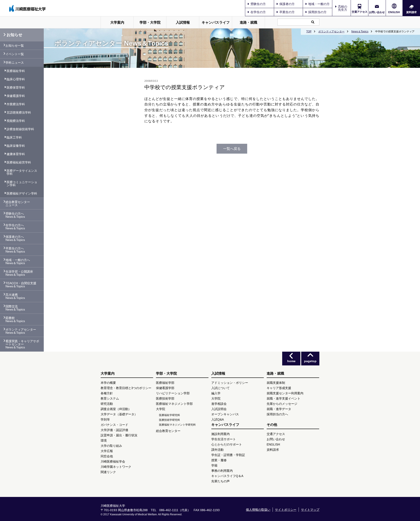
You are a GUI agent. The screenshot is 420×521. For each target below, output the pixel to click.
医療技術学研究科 (169, 419)
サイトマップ (310, 509)
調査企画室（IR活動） (116, 409)
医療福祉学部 (165, 382)
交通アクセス (360, 11)
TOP (309, 31)
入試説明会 (219, 409)
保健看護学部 (165, 388)
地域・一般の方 (319, 4)
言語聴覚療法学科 (19, 112)
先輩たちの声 (220, 481)
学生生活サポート (223, 439)
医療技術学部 (165, 398)
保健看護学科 (16, 96)
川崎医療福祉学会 (113, 461)
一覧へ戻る (232, 149)
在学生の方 (258, 12)
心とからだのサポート (226, 444)
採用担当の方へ (277, 414)
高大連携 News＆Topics (15, 296)
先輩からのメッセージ (282, 403)
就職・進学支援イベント (283, 398)
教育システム (110, 398)
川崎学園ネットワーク (116, 466)
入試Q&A (217, 419)
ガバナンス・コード (114, 424)
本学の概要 (108, 382)
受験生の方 (258, 4)
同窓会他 (107, 456)
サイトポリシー (285, 509)
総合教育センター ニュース (17, 203)
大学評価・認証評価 (114, 430)
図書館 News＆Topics (15, 319)
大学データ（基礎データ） (119, 414)
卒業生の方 (287, 12)
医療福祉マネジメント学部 (174, 403)
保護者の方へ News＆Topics (15, 238)
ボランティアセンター (331, 31)
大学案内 (117, 22)
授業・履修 (219, 460)
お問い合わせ (377, 12)
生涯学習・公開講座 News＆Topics (19, 273)
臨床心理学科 (16, 79)
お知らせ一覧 (14, 45)
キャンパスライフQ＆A (227, 476)
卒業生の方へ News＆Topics (15, 250)
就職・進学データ (279, 409)
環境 (104, 440)
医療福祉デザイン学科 (22, 193)
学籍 (214, 465)
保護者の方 (287, 4)
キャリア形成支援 (279, 388)
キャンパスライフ (216, 22)
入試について (220, 388)
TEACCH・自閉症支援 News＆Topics (20, 284)
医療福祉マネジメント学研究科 (177, 424)
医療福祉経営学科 (19, 162)
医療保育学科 (16, 87)
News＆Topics (359, 31)
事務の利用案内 (222, 470)
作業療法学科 (16, 104)
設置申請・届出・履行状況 (119, 435)
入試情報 (183, 22)
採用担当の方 (317, 12)
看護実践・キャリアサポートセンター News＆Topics (22, 344)
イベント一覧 (14, 54)
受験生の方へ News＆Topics (15, 215)
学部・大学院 (150, 22)
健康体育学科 (16, 154)
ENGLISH (394, 12)
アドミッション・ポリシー (229, 382)
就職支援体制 (276, 382)
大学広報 (107, 451)
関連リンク (108, 472)
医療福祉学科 (16, 71)
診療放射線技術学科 (20, 129)
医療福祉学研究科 (169, 415)
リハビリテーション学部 (173, 393)
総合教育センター (168, 431)
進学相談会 (219, 403)
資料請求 (411, 12)
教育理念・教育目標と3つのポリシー (126, 388)
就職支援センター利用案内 (285, 393)
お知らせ (14, 35)
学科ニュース (14, 62)
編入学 (215, 393)
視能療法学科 (16, 121)
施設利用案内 (220, 434)
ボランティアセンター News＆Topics (20, 331)
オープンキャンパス (225, 414)
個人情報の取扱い (258, 509)
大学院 (160, 409)
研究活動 (107, 403)
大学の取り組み (111, 445)
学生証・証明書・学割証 (228, 455)
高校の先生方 (342, 8)
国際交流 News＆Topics (15, 308)
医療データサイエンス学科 (22, 172)
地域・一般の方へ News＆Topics (17, 261)
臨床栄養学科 (16, 145)
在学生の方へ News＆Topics (15, 226)
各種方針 (107, 393)
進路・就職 (248, 22)
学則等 (105, 419)
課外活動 (217, 449)
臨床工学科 (14, 137)
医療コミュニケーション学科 (22, 183)
